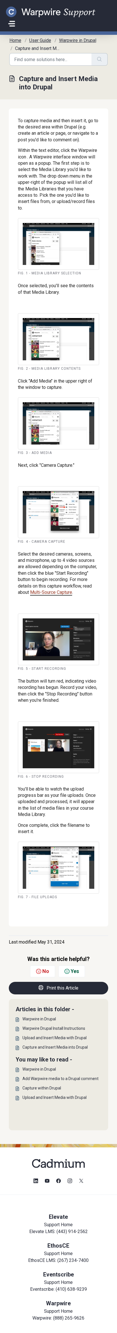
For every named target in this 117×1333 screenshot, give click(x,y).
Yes (75, 971)
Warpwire (58, 1303)
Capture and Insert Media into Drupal (55, 1047)
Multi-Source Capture (51, 592)
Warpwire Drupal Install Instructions (53, 1028)
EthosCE (58, 1245)
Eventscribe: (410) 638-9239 (58, 1289)
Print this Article (62, 988)
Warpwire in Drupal (77, 40)
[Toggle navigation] (11, 24)
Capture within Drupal (41, 1088)
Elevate (58, 1216)
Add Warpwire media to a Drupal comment (60, 1078)
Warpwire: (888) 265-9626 (58, 1318)
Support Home (58, 1224)
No (45, 971)
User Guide (40, 40)
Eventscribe (58, 1274)
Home (15, 40)
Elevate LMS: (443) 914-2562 (58, 1231)
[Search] (99, 59)
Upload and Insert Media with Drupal (54, 1038)
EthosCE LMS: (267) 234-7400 (58, 1260)
